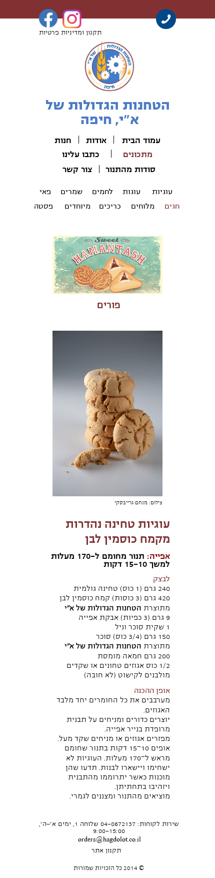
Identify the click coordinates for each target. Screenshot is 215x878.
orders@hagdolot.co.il (109, 839)
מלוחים (142, 206)
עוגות (131, 192)
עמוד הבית (141, 140)
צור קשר (77, 169)
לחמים (102, 192)
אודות (96, 140)
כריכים (110, 206)
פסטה (43, 206)
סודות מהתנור (131, 169)
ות (58, 140)
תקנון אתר (106, 850)
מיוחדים (77, 206)
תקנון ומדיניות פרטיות (70, 32)
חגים (172, 206)
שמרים (71, 192)
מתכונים (137, 154)
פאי (45, 192)
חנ (67, 140)
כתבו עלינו (81, 154)
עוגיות (162, 192)
